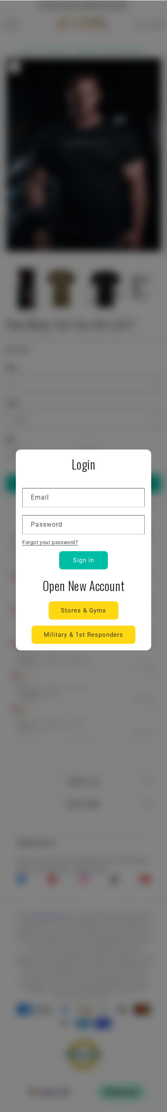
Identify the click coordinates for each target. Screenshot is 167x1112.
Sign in (83, 560)
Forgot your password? (50, 542)
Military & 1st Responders (83, 634)
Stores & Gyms (83, 610)
